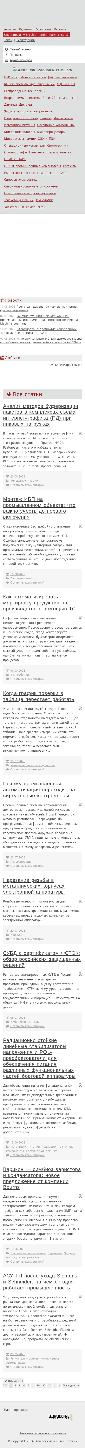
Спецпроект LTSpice (53, 35)
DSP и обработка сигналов (25, 77)
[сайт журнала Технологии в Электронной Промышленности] (69, 1409)
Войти (8, 40)
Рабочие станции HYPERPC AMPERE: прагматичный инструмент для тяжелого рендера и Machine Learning (39, 319)
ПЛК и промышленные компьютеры (32, 166)
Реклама (60, 29)
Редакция (26, 29)
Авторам (10, 29)
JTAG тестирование (62, 77)
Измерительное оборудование (28, 118)
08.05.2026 (17, 1354)
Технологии (44, 200)
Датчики (10, 104)
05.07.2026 (17, 1017)
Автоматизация (22, 578)
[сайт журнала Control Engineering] (15, 1425)
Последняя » (71, 1385)
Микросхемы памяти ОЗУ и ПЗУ (29, 138)
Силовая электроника (21, 179)
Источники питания (19, 125)
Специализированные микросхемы (31, 186)
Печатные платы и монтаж (50, 152)
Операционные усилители (24, 145)
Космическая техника (41, 1151)
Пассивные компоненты (56, 125)
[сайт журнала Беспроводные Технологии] (60, 1417)
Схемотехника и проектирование (30, 193)
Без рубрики (20, 675)
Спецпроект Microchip (20, 35)
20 (43, 1385)
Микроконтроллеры (19, 132)
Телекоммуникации (19, 200)
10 (38, 1385)
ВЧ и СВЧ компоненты (60, 97)
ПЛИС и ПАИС (15, 159)
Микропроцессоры (51, 132)
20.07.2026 (17, 930)
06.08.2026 (17, 670)
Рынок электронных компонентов (30, 173)
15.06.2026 (17, 1142)
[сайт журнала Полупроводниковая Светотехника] (28, 1417)
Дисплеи (25, 104)
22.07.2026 (17, 857)
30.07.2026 (17, 761)
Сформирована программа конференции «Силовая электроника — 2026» (38, 331)
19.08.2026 (17, 574)
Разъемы (70, 166)
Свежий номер (20, 49)
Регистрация (26, 40)
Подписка (16, 54)
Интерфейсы (63, 118)
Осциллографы (15, 152)
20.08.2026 (17, 476)
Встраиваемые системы (22, 97)
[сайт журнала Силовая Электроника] (42, 1409)
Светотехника (57, 145)
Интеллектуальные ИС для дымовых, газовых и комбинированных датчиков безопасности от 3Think (42, 340)
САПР (63, 173)
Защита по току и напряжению (28, 111)
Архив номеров (21, 60)
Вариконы (55, 1253)
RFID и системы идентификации (29, 84)
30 (49, 1385)
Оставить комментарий (27, 485)
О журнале (43, 29)
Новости (13, 300)
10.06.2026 (17, 1249)
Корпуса (16, 935)
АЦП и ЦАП (66, 84)
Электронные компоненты (24, 207)
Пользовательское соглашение (42, 1433)
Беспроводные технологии (25, 91)
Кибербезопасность (25, 1022)
